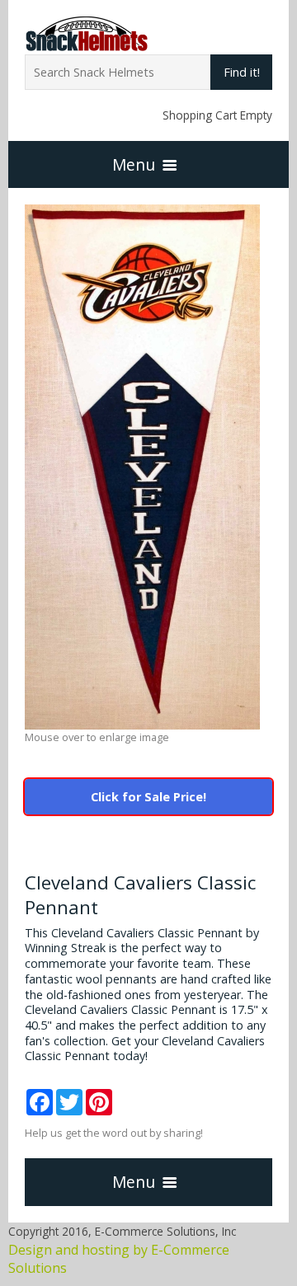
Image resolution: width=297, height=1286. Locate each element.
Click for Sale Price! (148, 797)
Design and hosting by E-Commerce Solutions (118, 1259)
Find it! (242, 72)
